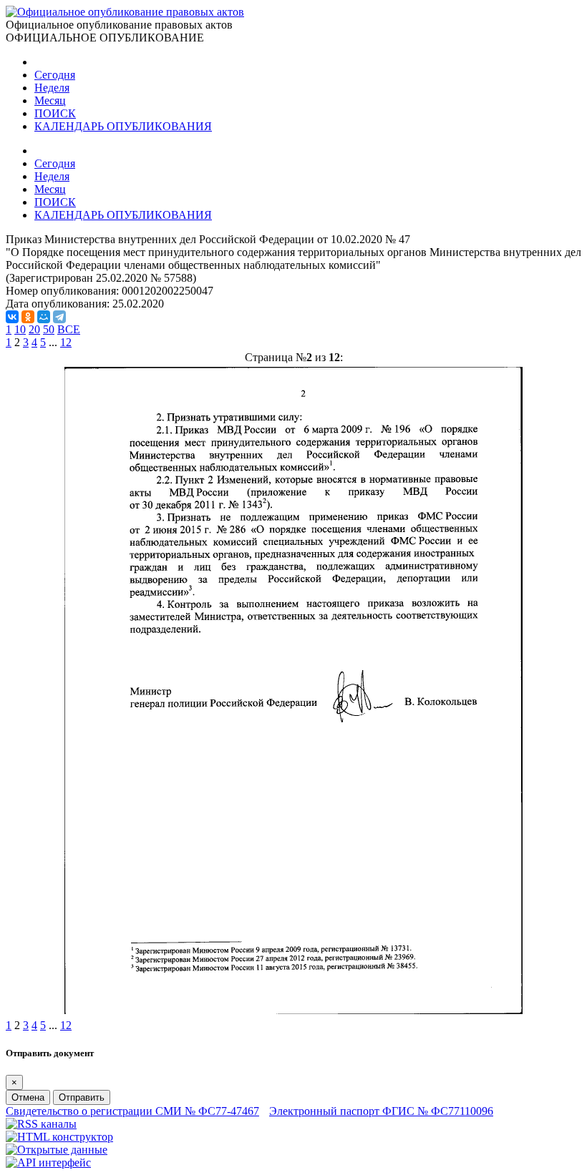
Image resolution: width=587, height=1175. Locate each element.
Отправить (82, 1097)
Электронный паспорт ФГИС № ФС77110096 (381, 1111)
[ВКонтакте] (12, 316)
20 (34, 329)
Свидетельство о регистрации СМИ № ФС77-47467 (132, 1111)
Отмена (27, 1097)
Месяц (50, 100)
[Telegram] (59, 316)
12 (66, 342)
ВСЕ (68, 329)
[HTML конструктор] (59, 1137)
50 (48, 329)
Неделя (51, 88)
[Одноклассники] (27, 316)
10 (20, 329)
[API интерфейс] (48, 1162)
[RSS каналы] (41, 1124)
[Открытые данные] (56, 1150)
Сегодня (54, 75)
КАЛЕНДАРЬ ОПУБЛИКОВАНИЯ (123, 126)
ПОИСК (55, 113)
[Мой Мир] (43, 316)
